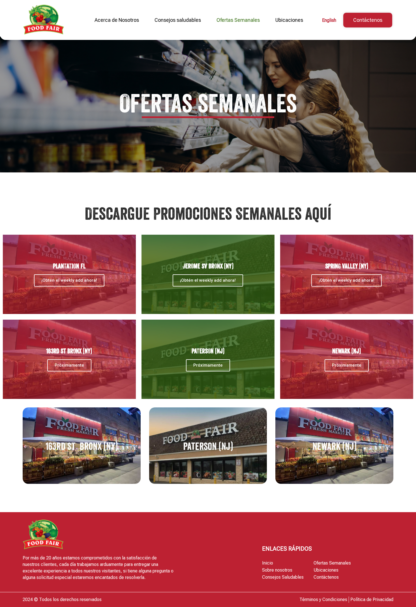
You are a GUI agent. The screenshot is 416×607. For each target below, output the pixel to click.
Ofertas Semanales (238, 20)
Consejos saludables (178, 20)
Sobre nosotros (277, 570)
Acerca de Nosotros (117, 20)
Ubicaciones (289, 20)
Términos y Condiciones (323, 599)
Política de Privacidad (371, 599)
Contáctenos (326, 577)
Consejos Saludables (283, 577)
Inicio (267, 563)
